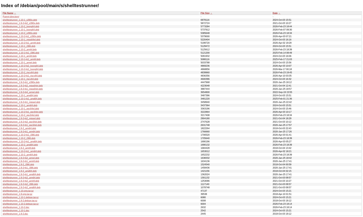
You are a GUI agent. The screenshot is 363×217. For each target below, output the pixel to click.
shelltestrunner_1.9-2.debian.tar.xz (20, 200)
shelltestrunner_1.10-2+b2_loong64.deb (23, 66)
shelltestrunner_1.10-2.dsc (16, 207)
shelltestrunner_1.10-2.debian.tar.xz (21, 204)
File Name (8, 13)
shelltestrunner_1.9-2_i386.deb (18, 164)
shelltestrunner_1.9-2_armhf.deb (19, 148)
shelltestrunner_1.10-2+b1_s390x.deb (22, 36)
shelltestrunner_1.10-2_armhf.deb (20, 49)
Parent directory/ (11, 16)
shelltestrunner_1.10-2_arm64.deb (20, 155)
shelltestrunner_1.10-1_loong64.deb (21, 29)
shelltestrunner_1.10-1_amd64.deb (20, 95)
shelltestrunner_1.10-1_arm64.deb (20, 105)
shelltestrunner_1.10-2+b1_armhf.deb (21, 43)
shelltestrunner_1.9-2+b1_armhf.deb (21, 161)
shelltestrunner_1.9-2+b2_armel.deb (21, 158)
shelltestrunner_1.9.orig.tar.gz (17, 194)
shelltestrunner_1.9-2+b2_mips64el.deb (23, 85)
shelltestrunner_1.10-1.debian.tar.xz (21, 197)
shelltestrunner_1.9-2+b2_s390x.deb (21, 23)
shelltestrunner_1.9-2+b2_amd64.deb (21, 187)
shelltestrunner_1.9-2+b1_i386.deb (20, 168)
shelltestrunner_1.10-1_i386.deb (19, 46)
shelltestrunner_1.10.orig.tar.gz (18, 191)
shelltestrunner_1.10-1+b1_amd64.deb (22, 99)
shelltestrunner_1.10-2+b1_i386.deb (21, 135)
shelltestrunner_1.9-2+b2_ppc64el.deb (22, 122)
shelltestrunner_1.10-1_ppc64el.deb (21, 108)
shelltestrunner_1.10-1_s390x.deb (20, 20)
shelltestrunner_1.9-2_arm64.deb (19, 128)
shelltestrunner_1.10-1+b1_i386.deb (21, 53)
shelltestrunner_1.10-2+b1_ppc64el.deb (23, 112)
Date (275, 13)
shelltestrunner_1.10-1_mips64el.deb (21, 39)
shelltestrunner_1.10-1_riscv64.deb (20, 79)
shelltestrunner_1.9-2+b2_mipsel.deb (21, 118)
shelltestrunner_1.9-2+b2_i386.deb (20, 184)
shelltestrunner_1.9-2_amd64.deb (20, 171)
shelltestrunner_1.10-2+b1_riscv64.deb (22, 76)
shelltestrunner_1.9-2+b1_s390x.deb (21, 82)
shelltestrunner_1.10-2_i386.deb (19, 138)
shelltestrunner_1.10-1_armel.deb (20, 62)
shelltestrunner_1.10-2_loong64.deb (21, 26)
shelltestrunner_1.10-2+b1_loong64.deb (23, 69)
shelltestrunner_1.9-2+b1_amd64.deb (21, 174)
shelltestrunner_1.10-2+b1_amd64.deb (22, 141)
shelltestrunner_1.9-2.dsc (15, 214)
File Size (205, 13)
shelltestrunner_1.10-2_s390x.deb (20, 33)
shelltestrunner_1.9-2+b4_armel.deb (21, 92)
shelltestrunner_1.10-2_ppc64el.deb (21, 115)
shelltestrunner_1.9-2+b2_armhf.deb (21, 181)
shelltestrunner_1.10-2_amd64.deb (20, 145)
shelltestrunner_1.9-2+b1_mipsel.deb (21, 102)
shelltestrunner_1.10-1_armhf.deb (20, 56)
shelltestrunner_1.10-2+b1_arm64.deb (22, 151)
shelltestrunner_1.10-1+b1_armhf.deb (21, 59)
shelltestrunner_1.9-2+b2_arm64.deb (21, 177)
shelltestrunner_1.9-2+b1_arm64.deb (21, 131)
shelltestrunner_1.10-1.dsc (16, 210)
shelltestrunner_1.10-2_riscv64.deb (20, 72)
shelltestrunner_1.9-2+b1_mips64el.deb (23, 89)
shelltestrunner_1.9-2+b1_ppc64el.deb (22, 125)
